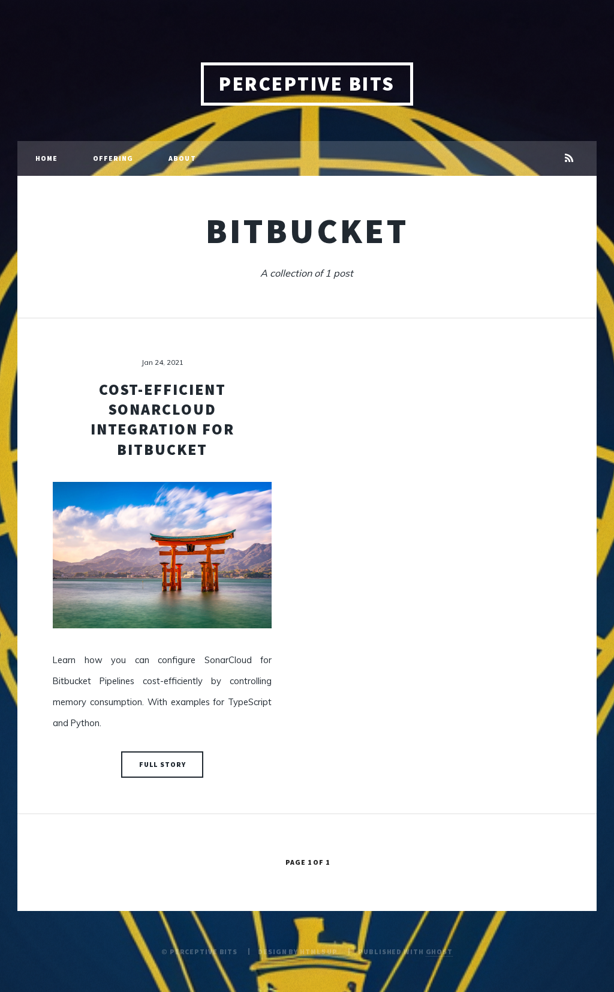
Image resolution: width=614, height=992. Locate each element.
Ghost (439, 951)
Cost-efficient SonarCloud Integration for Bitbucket (162, 419)
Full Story (162, 764)
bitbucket (307, 230)
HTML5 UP (319, 951)
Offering (113, 158)
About (182, 158)
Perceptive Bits (307, 83)
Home (46, 158)
